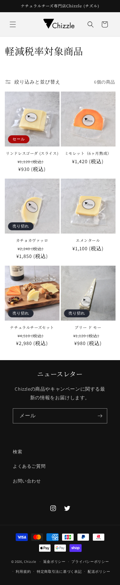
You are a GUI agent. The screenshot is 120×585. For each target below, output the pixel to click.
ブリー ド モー (88, 327)
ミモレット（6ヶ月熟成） (88, 153)
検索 (17, 452)
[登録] (100, 415)
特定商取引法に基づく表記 (59, 571)
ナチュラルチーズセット (32, 327)
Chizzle (30, 561)
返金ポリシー (54, 561)
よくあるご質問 (29, 466)
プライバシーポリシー (90, 561)
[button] (13, 24)
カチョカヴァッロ (32, 240)
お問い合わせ (27, 481)
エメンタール (88, 240)
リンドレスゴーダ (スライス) (32, 153)
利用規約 (23, 571)
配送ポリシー (99, 571)
